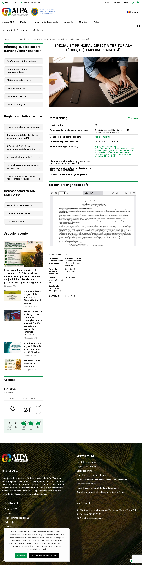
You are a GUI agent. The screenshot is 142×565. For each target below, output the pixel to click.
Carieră (22, 39)
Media (23, 22)
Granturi (83, 22)
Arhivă (125, 3)
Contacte (38, 30)
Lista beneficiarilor (16, 96)
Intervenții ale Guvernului (14, 30)
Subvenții (68, 22)
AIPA (107, 3)
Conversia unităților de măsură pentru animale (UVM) (22, 136)
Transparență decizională (45, 22)
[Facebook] (133, 2)
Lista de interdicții (16, 88)
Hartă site (115, 3)
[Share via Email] (74, 296)
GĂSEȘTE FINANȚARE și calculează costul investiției (21, 147)
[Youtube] (138, 2)
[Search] (138, 26)
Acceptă (21, 555)
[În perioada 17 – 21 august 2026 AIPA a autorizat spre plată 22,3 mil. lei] (12, 347)
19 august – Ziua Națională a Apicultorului (32, 363)
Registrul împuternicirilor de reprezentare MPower (21, 177)
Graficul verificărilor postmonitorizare (17, 71)
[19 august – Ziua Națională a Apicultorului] (12, 364)
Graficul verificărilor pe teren (21, 61)
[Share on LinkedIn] (71, 296)
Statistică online (15, 221)
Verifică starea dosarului (19, 205)
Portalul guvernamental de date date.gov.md (23, 166)
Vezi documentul (102, 137)
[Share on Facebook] (65, 296)
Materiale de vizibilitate (19, 80)
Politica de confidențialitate (43, 555)
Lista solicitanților (16, 104)
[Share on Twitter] (68, 296)
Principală (8, 39)
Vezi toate (133, 118)
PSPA (96, 22)
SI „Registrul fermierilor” (19, 157)
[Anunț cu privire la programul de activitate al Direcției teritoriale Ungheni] (12, 295)
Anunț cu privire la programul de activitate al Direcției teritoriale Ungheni (33, 297)
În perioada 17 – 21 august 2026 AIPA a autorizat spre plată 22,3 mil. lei (33, 348)
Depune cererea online (18, 213)
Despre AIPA (8, 22)
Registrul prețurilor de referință (23, 127)
